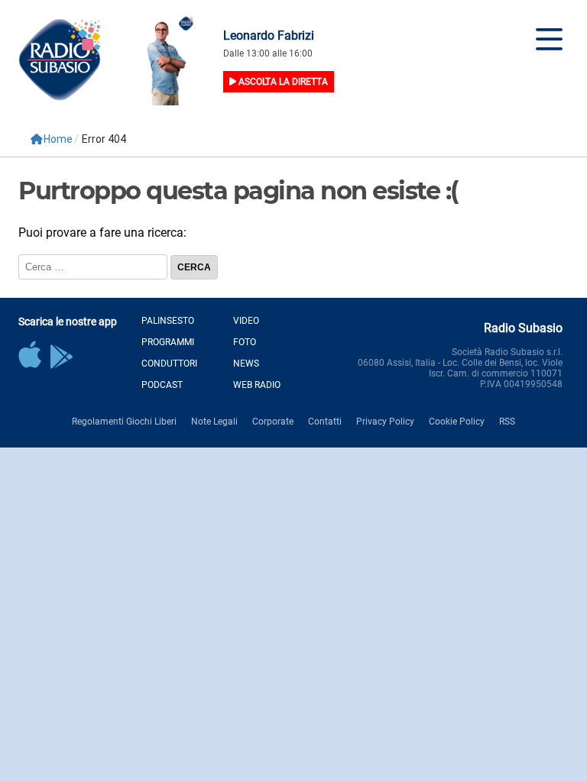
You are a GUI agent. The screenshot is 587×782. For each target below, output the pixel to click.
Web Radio (257, 384)
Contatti (325, 421)
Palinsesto (167, 320)
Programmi (167, 342)
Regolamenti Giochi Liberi (124, 421)
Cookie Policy (457, 421)
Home (58, 139)
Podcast (162, 384)
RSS (507, 421)
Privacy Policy (385, 421)
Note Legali (214, 421)
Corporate (273, 421)
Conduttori (169, 363)
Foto (244, 342)
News (246, 363)
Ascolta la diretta (282, 81)
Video (246, 320)
